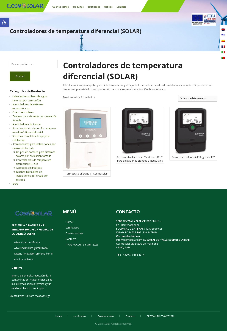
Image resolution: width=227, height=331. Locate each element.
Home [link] (69, 222)
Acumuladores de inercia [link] (26, 124)
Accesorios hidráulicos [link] (29, 167)
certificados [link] (94, 6)
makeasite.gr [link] (42, 296)
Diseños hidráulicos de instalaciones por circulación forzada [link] (32, 175)
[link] (4, 22)
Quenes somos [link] (60, 6)
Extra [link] (15, 183)
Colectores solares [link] (23, 112)
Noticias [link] (108, 6)
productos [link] (78, 6)
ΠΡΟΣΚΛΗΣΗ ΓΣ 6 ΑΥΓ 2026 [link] (82, 244)
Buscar (20, 76)
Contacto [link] (121, 6)
